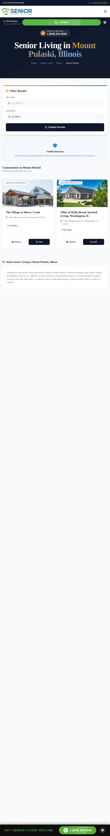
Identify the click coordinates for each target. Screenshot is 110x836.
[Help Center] (102, 830)
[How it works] (105, 22)
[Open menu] (105, 11)
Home (34, 63)
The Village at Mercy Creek (23, 212)
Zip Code (10, 97)
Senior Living (46, 63)
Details (17, 242)
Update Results (56, 127)
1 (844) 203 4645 (99, 3)
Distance (10, 111)
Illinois (59, 63)
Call (40, 242)
